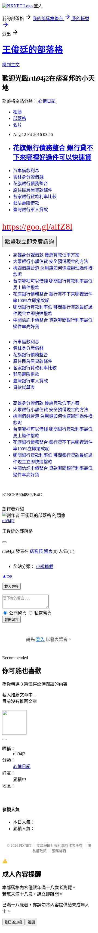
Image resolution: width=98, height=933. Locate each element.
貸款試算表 (24, 387)
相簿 (17, 112)
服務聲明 (59, 851)
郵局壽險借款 (26, 203)
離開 (31, 922)
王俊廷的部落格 (32, 50)
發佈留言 (11, 620)
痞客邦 (36, 551)
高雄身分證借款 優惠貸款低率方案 (46, 255)
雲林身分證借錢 (28, 177)
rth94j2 (8, 520)
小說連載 (44, 566)
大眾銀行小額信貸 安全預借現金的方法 (50, 261)
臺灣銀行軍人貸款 (30, 209)
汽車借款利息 (26, 170)
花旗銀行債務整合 (30, 183)
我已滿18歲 (13, 922)
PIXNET (25, 845)
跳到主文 (11, 64)
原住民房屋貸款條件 (32, 190)
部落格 (19, 118)
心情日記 (47, 101)
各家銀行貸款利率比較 (35, 196)
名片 (17, 125)
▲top (7, 576)
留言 (48, 551)
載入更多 (11, 587)
